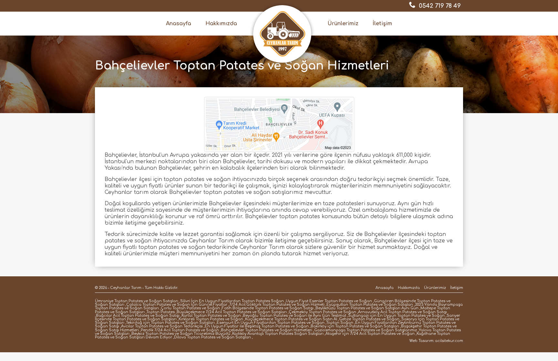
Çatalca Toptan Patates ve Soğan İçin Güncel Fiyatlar (176, 305)
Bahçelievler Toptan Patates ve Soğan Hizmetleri (266, 330)
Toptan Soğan (339, 323)
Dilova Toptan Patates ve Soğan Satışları (212, 337)
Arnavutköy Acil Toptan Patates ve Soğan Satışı (402, 312)
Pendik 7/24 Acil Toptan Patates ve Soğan (180, 330)
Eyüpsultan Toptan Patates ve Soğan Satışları (369, 305)
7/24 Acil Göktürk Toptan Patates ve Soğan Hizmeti (277, 305)
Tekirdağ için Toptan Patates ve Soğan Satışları (170, 323)
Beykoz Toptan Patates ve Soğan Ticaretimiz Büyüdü (180, 334)
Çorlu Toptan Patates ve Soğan (190, 308)
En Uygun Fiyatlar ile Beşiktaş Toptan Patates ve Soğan (257, 326)
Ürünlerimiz (342, 24)
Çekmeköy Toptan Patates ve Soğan (322, 312)
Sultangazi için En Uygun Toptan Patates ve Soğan (396, 315)
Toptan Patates (160, 312)
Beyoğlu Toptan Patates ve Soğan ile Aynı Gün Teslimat (294, 315)
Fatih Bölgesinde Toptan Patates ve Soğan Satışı (268, 308)
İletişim (382, 24)
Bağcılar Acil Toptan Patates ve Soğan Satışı (138, 315)
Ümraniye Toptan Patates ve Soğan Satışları (136, 301)
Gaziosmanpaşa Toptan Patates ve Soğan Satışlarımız (365, 330)
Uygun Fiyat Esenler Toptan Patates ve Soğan (329, 301)
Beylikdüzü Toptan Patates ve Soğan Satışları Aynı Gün (366, 308)
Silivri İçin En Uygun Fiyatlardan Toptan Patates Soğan (232, 301)
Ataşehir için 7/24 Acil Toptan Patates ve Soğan (370, 334)
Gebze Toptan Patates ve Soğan (369, 319)
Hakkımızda (221, 24)
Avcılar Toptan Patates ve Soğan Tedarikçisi (162, 326)
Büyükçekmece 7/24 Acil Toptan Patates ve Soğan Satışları (232, 312)
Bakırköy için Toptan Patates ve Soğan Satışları (355, 326)
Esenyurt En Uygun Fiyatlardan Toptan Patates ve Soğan (271, 323)
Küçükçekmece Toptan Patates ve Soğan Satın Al (291, 319)
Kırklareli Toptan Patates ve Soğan (211, 319)
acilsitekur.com (449, 341)
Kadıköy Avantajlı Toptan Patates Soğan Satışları (278, 334)
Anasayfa (178, 24)
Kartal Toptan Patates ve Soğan (211, 315)
